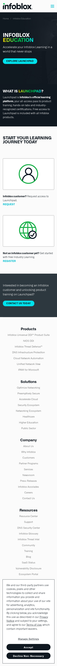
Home (6, 18)
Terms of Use (33, 624)
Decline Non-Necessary (28, 656)
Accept (28, 647)
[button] (52, 6)
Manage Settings (28, 639)
